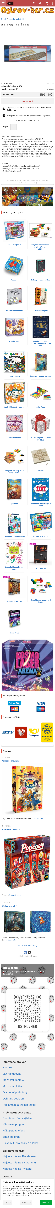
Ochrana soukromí (14, 1098)
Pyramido (14, 503)
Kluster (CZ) (41, 568)
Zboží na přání (11, 1136)
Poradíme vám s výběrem (18, 1118)
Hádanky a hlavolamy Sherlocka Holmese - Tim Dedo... (41, 343)
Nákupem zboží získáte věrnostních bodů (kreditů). (29, 115)
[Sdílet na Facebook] (25, 952)
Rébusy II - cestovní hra (40, 280)
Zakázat (7, 1202)
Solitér (40, 471)
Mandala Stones (14, 438)
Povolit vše (46, 1202)
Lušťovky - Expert (41, 310)
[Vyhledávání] (40, 3)
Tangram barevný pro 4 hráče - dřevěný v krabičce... (40, 247)
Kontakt (7, 1067)
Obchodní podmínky (15, 1092)
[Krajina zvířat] (27, 197)
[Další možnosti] (52, 3)
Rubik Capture (14, 376)
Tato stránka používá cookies (18, 1182)
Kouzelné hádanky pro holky (14, 568)
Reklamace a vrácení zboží (19, 1104)
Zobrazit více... (38, 818)
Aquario (14, 280)
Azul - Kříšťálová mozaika (14, 407)
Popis (5, 127)
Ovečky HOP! (14, 341)
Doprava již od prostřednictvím (29, 108)
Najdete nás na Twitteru (17, 1168)
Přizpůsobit (26, 1202)
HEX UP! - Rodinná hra (14, 310)
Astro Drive (14, 633)
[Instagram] (27, 1008)
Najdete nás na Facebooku (19, 1156)
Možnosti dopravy (13, 1079)
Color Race (40, 407)
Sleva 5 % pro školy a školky (20, 1142)
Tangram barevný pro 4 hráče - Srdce (14, 472)
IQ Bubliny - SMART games (14, 536)
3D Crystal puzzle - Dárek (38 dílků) (40, 439)
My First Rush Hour (40, 536)
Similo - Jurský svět (14, 601)
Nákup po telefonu (14, 1130)
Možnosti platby (12, 1086)
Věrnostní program (14, 1124)
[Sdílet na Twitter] (29, 952)
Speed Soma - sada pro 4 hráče (41, 601)
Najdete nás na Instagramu (19, 1162)
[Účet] (34, 3)
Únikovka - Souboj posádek (41, 376)
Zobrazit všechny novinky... (27, 945)
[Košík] (46, 3)
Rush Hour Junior (14, 245)
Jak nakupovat (12, 1073)
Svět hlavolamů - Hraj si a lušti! (40, 504)
